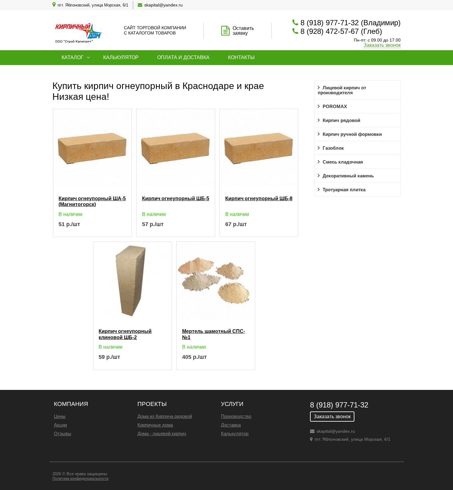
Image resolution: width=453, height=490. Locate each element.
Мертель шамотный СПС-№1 (213, 334)
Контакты (241, 57)
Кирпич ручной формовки (352, 134)
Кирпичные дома (155, 424)
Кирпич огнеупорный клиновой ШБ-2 (125, 334)
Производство (236, 416)
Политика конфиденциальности (80, 478)
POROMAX (335, 106)
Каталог (73, 57)
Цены (60, 416)
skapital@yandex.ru (163, 4)
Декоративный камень (348, 175)
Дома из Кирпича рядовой (164, 416)
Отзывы (62, 433)
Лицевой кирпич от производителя (342, 90)
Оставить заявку (243, 31)
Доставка (231, 424)
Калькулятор (121, 57)
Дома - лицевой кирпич (161, 433)
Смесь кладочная (343, 162)
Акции (60, 424)
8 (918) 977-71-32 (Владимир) (350, 22)
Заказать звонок (382, 45)
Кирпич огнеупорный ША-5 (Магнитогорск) (92, 201)
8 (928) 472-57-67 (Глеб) (341, 31)
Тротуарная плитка (344, 189)
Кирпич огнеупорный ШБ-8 (258, 198)
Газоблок (333, 148)
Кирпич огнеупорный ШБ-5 (175, 198)
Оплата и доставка (183, 57)
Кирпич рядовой (341, 120)
